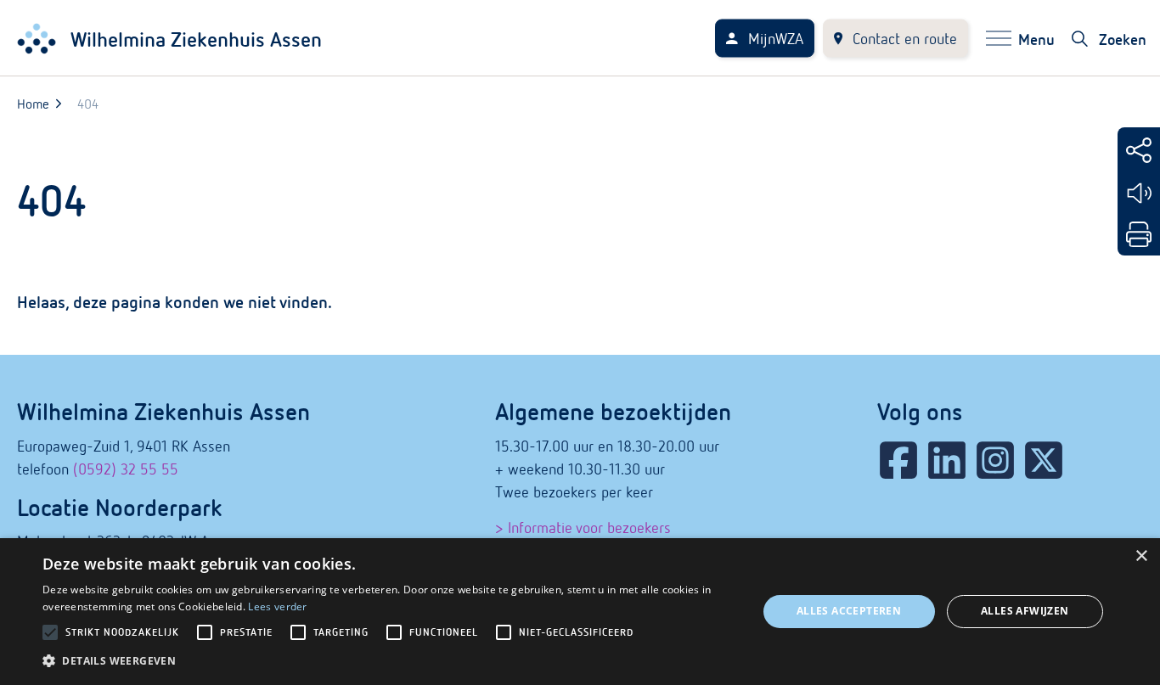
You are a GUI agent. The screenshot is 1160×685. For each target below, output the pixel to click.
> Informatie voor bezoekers (583, 527)
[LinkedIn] (947, 460)
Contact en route (905, 39)
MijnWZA (775, 39)
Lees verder (277, 606)
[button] (388, 660)
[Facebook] (898, 460)
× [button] (1141, 556)
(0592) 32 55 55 (125, 469)
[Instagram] (995, 460)
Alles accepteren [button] (849, 611)
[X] (1043, 460)
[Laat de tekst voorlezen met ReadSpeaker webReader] (1139, 193)
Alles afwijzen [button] (1025, 611)
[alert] (580, 611)
